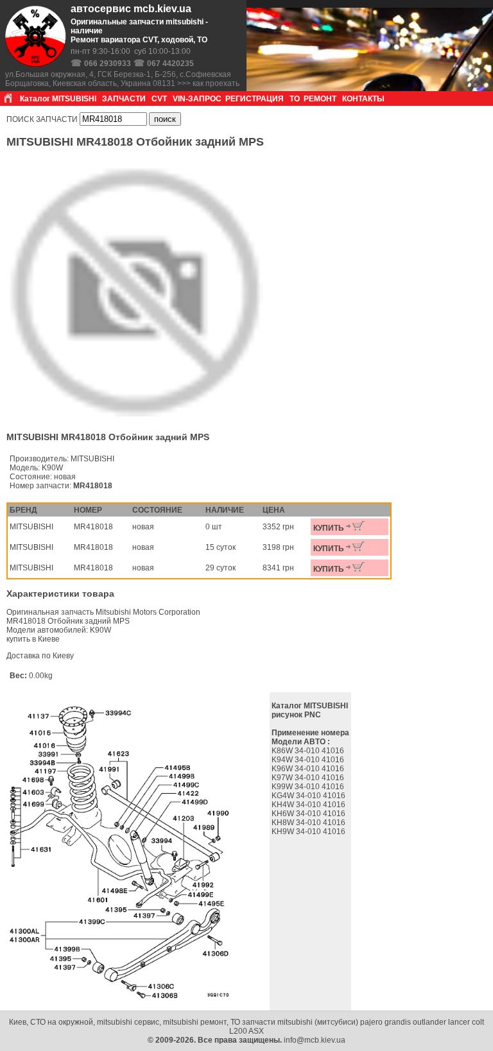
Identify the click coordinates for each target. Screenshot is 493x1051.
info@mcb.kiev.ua (314, 1040)
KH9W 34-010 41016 (309, 831)
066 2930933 (107, 63)
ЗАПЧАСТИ (124, 98)
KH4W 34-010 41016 (309, 804)
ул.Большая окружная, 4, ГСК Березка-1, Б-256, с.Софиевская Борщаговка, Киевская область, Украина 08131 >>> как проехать (122, 79)
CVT (159, 98)
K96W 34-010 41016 (309, 768)
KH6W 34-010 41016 (309, 813)
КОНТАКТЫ (363, 98)
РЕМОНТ (320, 98)
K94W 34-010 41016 (309, 759)
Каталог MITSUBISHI (58, 98)
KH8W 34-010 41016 (309, 822)
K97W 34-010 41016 (309, 777)
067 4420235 (170, 63)
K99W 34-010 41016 (309, 786)
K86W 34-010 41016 (309, 750)
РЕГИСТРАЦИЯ (254, 98)
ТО (295, 98)
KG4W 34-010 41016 (309, 795)
